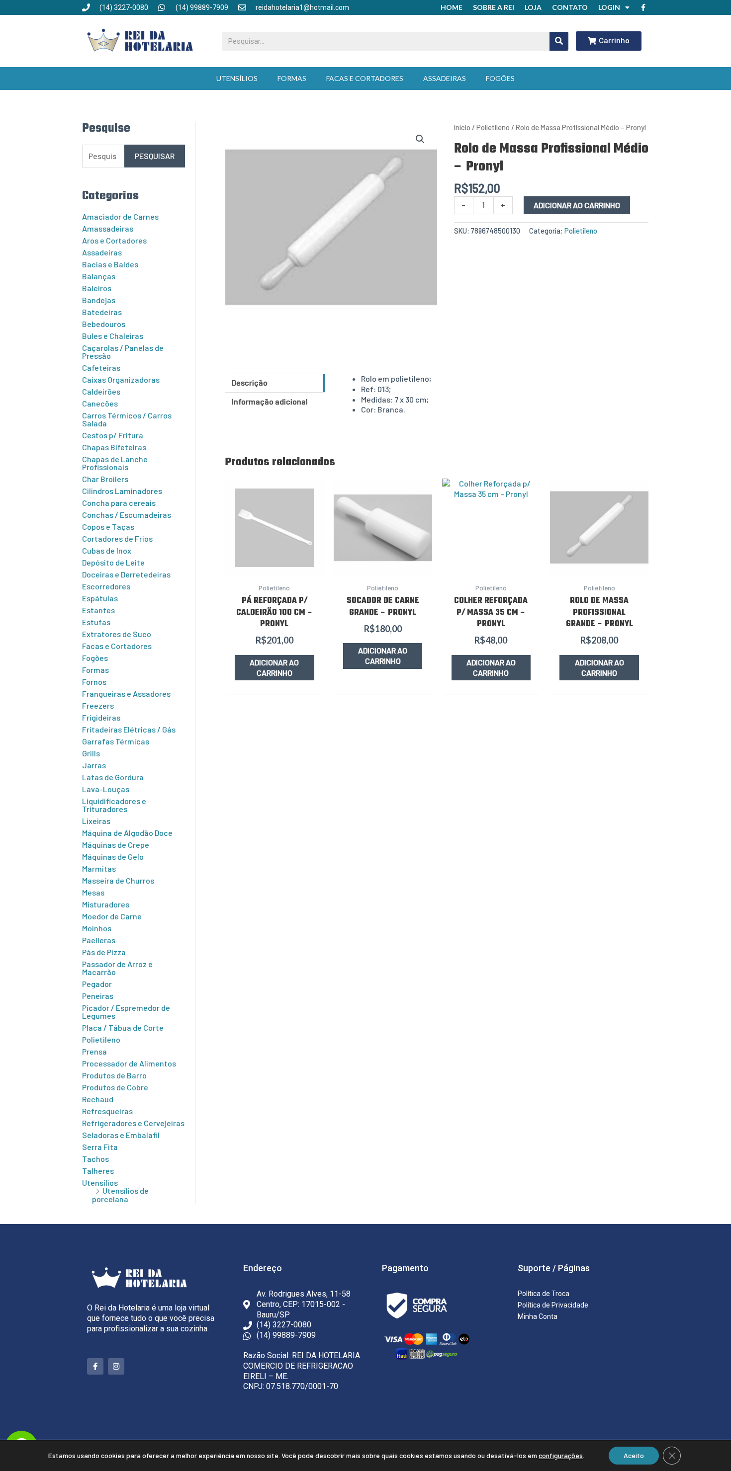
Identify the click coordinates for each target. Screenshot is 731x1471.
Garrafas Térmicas (115, 741)
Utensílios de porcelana (120, 1195)
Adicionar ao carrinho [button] (274, 667)
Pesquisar (155, 156)
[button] (420, 139)
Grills (91, 753)
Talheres (98, 1170)
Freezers (98, 705)
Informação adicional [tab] (270, 401)
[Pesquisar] (558, 41)
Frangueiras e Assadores (126, 693)
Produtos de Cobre (115, 1087)
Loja (533, 7)
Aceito (634, 1455)
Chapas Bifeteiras (114, 447)
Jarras (94, 765)
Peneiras (97, 995)
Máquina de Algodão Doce (127, 832)
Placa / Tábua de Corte (123, 1027)
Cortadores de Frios (117, 538)
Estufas (96, 622)
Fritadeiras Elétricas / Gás (129, 729)
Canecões (100, 403)
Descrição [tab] (250, 382)
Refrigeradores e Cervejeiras (133, 1123)
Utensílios (237, 78)
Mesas (93, 892)
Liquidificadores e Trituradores (114, 805)
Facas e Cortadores (364, 78)
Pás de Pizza (104, 952)
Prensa (94, 1051)
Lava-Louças (105, 789)
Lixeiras (96, 820)
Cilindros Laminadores (122, 490)
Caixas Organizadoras (121, 379)
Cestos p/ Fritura (112, 435)
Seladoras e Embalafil (121, 1135)
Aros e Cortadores (114, 240)
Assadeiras (444, 78)
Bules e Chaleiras (112, 335)
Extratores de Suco (116, 634)
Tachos (95, 1158)
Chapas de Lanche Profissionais (115, 463)
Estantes (98, 610)
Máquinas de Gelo (113, 856)
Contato (570, 7)
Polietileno (101, 1039)
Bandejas (98, 300)
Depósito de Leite (113, 562)
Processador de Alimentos (129, 1063)
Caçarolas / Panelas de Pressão (123, 351)
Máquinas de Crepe (115, 844)
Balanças (98, 276)
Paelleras (98, 940)
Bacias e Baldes (110, 264)
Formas (291, 78)
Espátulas (100, 598)
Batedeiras (102, 312)
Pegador (97, 983)
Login (609, 7)
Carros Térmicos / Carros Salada (127, 419)
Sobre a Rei (493, 7)
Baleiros (96, 288)
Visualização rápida (274, 566)
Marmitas (99, 868)
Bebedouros (103, 323)
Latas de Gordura (113, 777)
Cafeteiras (101, 367)
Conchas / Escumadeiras (126, 514)
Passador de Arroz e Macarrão (117, 968)
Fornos (94, 681)
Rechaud (97, 1099)
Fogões (500, 78)
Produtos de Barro (114, 1075)
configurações (561, 1455)
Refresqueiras (107, 1111)
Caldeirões (101, 391)
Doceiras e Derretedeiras (126, 574)
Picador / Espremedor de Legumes (126, 1011)
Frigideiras (101, 717)
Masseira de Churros (118, 880)
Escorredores (106, 586)
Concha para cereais (119, 502)
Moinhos (96, 928)
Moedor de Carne (112, 916)
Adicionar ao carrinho (577, 205)
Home (451, 7)
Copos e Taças (108, 526)
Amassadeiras (107, 228)
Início (462, 127)
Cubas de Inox (106, 550)
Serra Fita (100, 1146)
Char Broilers (105, 479)
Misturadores (105, 904)
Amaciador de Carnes (120, 216)
